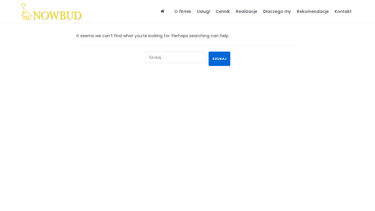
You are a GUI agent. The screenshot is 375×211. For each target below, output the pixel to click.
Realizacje (246, 11)
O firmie (182, 11)
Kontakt (343, 11)
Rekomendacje (313, 11)
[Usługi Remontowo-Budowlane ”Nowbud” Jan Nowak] (53, 12)
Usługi (203, 11)
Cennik (223, 11)
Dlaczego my (277, 11)
